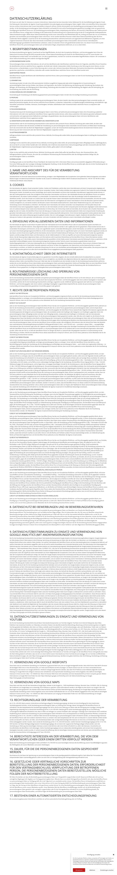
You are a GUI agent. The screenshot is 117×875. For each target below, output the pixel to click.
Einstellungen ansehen (106, 870)
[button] (113, 854)
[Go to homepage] (12, 8)
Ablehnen (92, 870)
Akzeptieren (79, 870)
